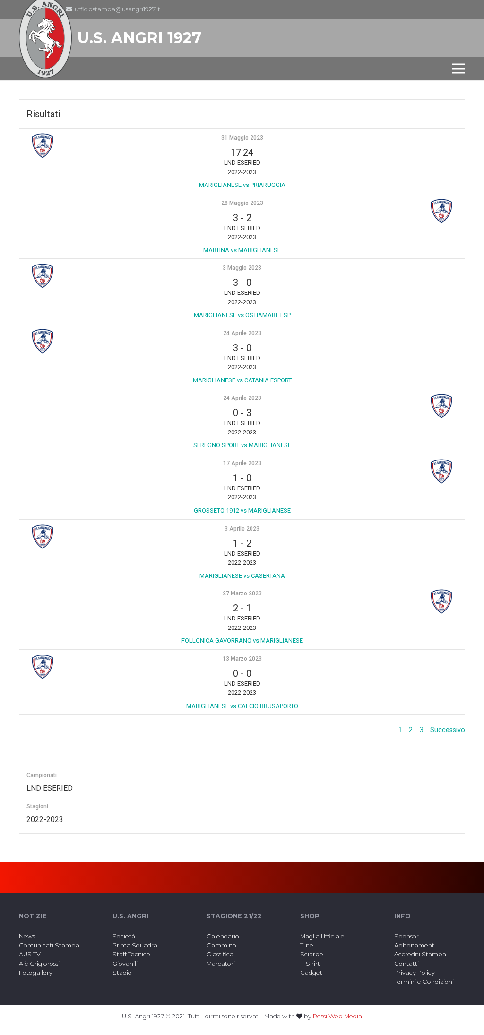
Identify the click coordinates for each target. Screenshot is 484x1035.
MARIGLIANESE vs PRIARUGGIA (242, 184)
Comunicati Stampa (49, 945)
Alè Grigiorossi (39, 963)
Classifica (220, 954)
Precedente (374, 730)
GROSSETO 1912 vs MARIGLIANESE (242, 510)
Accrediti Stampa (420, 954)
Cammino (221, 945)
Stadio (122, 972)
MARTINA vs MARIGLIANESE (242, 250)
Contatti (406, 963)
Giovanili (125, 963)
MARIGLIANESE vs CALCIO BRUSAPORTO (242, 705)
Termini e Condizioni (424, 981)
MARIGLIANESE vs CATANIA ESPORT (242, 380)
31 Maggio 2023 (242, 137)
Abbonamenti (415, 945)
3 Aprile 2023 (242, 528)
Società (123, 936)
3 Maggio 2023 (242, 268)
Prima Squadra (134, 945)
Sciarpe (311, 954)
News (27, 936)
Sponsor (406, 936)
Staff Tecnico (131, 954)
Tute (306, 945)
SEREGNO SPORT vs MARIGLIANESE (242, 445)
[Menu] (458, 68)
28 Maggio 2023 (242, 203)
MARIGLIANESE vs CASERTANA (242, 575)
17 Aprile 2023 (242, 463)
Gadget (311, 972)
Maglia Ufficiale (322, 936)
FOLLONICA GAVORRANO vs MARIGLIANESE (242, 640)
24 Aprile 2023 (242, 333)
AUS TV (30, 954)
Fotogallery (35, 972)
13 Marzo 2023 (242, 658)
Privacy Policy (414, 972)
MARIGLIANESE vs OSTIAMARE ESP (242, 314)
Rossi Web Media (337, 1016)
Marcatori (221, 963)
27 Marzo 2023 (242, 593)
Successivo (447, 730)
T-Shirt (310, 963)
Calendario (223, 936)
